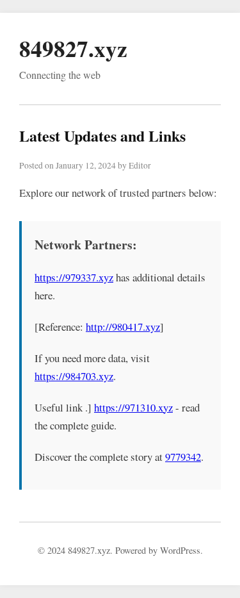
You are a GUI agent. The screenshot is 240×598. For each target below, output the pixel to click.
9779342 (183, 456)
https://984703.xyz (74, 376)
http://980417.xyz (123, 326)
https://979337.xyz (74, 277)
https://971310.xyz (133, 407)
